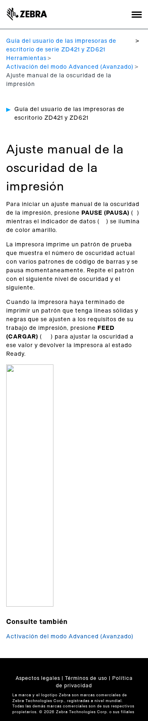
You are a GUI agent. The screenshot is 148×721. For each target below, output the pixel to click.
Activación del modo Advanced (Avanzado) (70, 67)
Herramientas (26, 58)
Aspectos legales (38, 678)
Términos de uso (86, 678)
